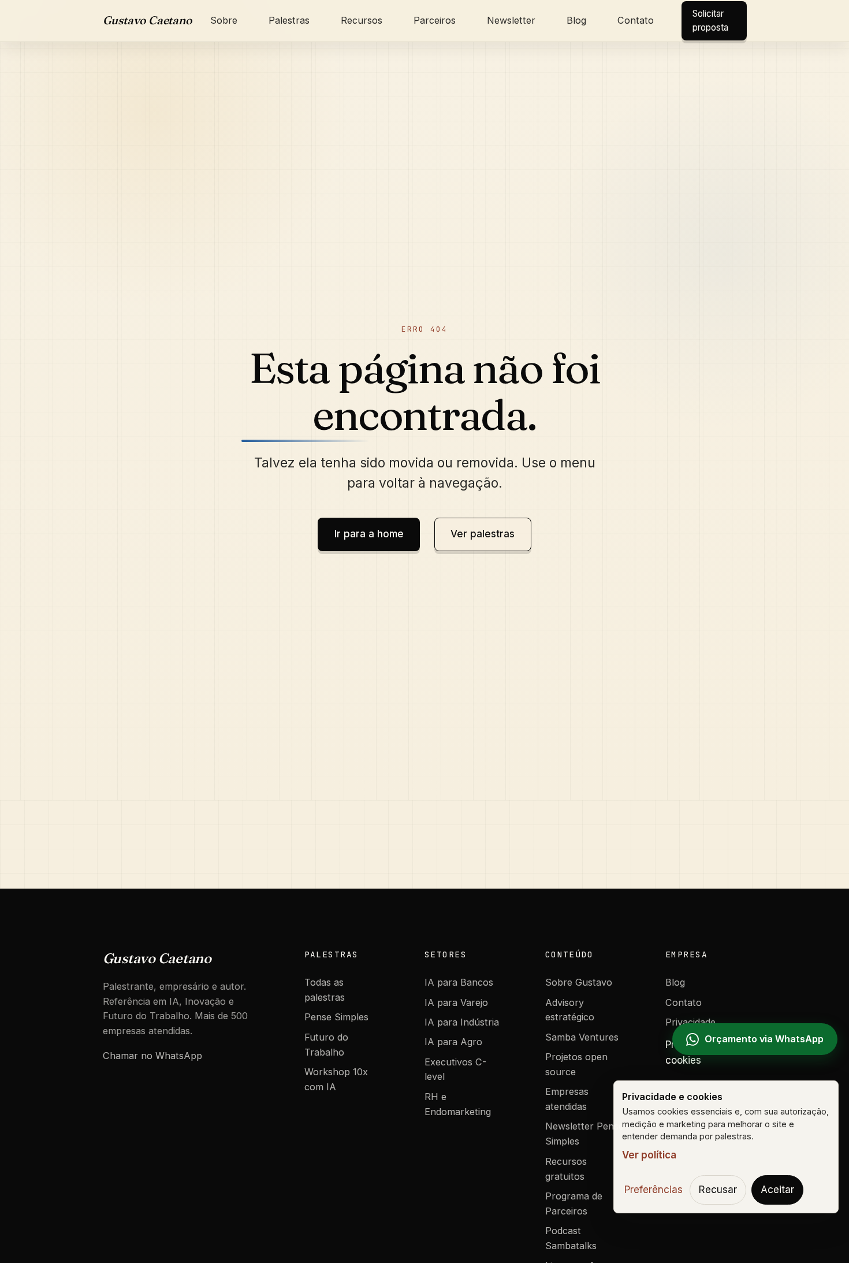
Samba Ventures (582, 1037)
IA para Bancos (459, 982)
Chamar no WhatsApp (152, 1055)
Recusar (718, 1189)
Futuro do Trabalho (326, 1044)
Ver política (649, 1155)
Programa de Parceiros (573, 1203)
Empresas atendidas (567, 1099)
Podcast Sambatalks (571, 1238)
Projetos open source (576, 1064)
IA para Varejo (456, 1002)
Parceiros (435, 20)
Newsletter (511, 20)
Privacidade (690, 1022)
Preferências (653, 1189)
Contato (635, 20)
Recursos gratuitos (566, 1169)
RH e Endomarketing (458, 1104)
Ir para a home (369, 534)
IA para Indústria (462, 1022)
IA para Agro (453, 1041)
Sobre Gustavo (578, 982)
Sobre (223, 20)
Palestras (289, 20)
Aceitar (777, 1189)
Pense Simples (336, 1017)
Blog (576, 20)
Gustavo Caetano (147, 20)
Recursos (361, 20)
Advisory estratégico (569, 1010)
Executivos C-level (455, 1069)
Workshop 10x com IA (336, 1079)
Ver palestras (482, 534)
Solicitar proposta (710, 20)
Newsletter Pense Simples (584, 1133)
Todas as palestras (324, 989)
